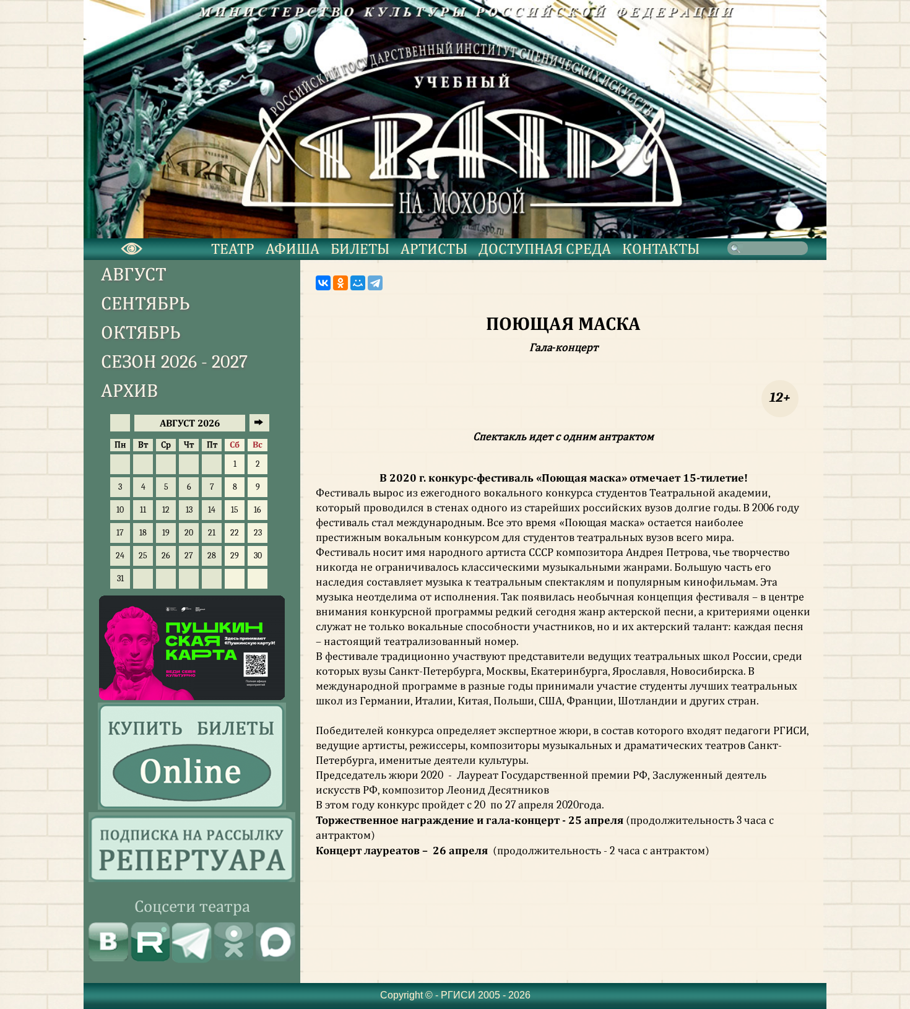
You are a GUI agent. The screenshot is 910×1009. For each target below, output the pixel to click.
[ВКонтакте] (323, 282)
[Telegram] (375, 282)
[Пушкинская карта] (192, 697)
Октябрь (141, 333)
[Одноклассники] (340, 282)
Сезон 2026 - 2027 (174, 362)
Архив (129, 391)
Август (134, 274)
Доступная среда (545, 248)
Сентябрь (145, 303)
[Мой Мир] (357, 282)
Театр (232, 248)
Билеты (360, 248)
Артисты (434, 248)
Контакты (661, 248)
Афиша (292, 248)
